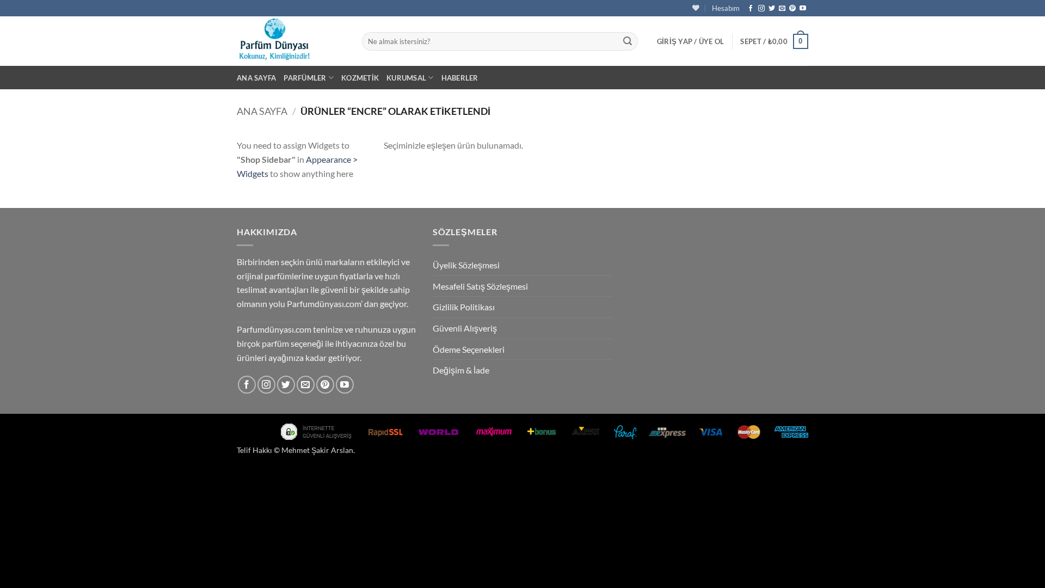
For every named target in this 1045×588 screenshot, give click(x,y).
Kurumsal (406, 78)
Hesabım (726, 8)
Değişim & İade (461, 370)
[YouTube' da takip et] (803, 9)
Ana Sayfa (256, 78)
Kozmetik (360, 78)
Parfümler (305, 78)
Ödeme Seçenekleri (469, 349)
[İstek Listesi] (695, 8)
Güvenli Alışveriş (465, 328)
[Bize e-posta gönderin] (782, 9)
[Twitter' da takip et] (772, 9)
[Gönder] (627, 41)
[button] (690, 41)
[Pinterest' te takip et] (792, 9)
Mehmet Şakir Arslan (317, 450)
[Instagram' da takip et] (761, 9)
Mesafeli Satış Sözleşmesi (480, 286)
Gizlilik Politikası (464, 307)
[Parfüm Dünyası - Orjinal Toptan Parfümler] (291, 41)
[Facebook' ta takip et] (750, 9)
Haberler (459, 78)
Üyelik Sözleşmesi (466, 265)
